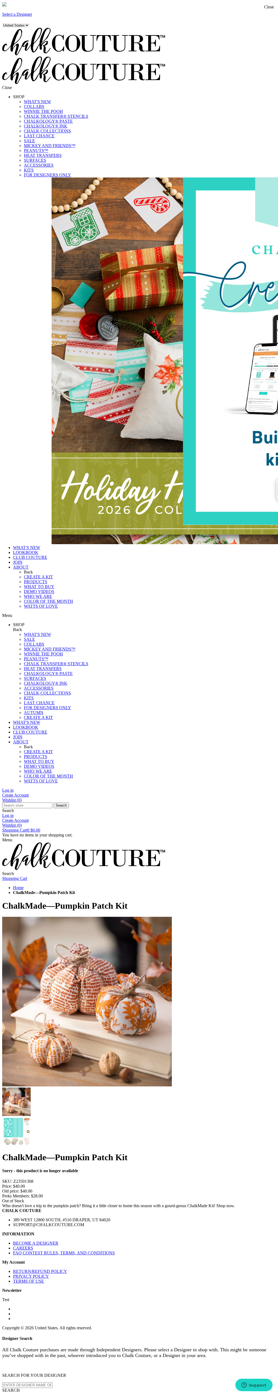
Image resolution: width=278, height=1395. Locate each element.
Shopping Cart (21, 830)
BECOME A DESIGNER (35, 1243)
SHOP (18, 96)
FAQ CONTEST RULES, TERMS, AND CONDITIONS (64, 1253)
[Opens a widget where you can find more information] (254, 1385)
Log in (8, 790)
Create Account (15, 795)
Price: (7, 1186)
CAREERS (23, 1248)
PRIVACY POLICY (31, 1276)
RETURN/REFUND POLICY (40, 1271)
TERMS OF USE (28, 1281)
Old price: (10, 1191)
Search (61, 805)
